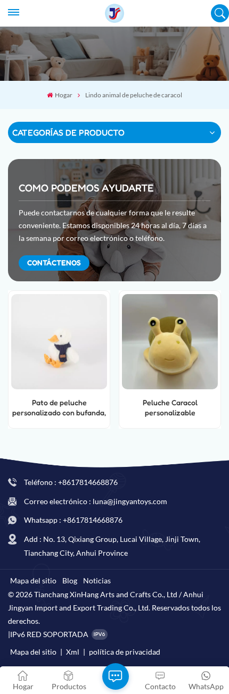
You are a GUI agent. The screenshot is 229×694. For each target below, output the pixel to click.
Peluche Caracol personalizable (170, 407)
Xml (72, 651)
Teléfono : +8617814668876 (71, 482)
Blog (69, 580)
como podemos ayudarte (86, 187)
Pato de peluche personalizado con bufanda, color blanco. (59, 407)
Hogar (63, 95)
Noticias (97, 580)
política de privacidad (124, 651)
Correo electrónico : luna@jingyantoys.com (95, 501)
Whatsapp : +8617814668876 (73, 519)
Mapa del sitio (33, 580)
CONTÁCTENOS (54, 262)
